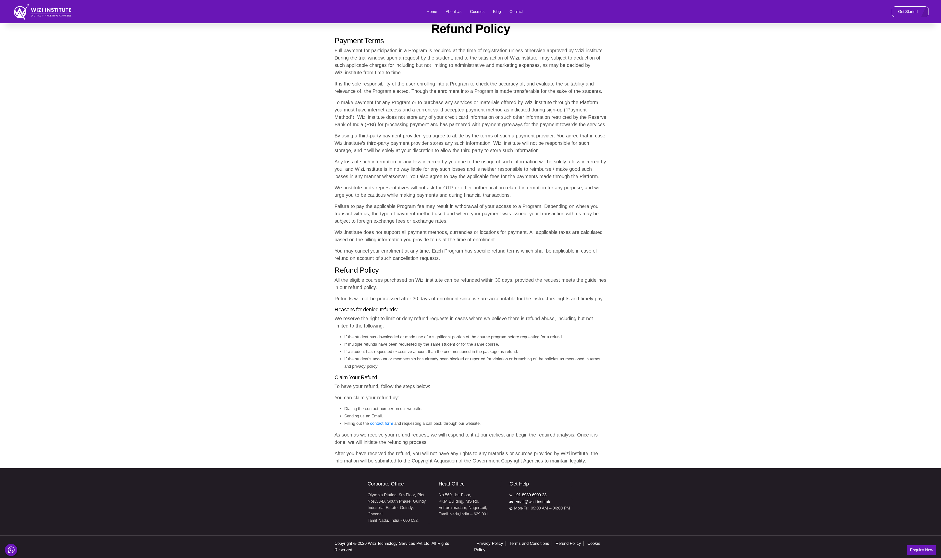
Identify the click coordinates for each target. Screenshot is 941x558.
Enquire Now (921, 550)
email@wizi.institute (533, 501)
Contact (516, 12)
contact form (381, 423)
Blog (497, 12)
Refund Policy (568, 543)
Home (432, 12)
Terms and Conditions (529, 543)
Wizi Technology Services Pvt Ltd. (399, 543)
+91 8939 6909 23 (530, 495)
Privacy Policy (490, 543)
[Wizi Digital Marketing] (43, 11)
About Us (453, 12)
